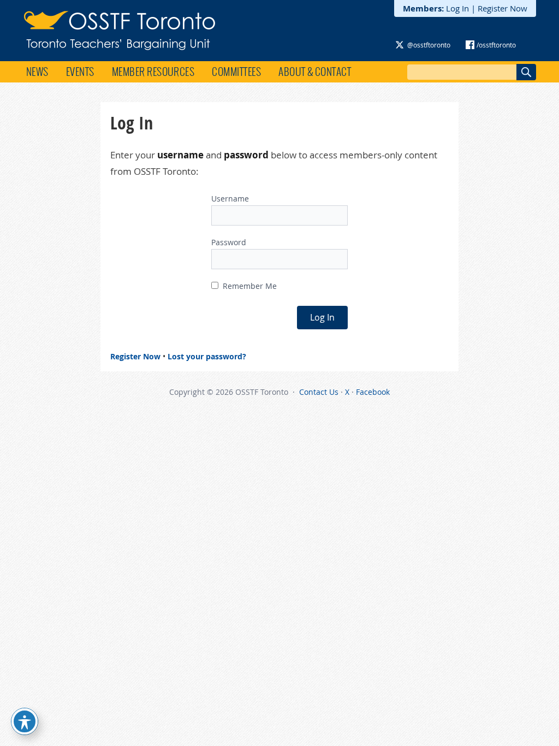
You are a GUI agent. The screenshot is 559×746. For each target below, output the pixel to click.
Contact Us (318, 392)
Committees (236, 71)
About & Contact (314, 71)
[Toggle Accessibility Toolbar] (24, 721)
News (37, 71)
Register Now (502, 8)
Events (80, 71)
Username (230, 198)
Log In (457, 8)
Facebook (373, 392)
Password (228, 242)
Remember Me (249, 286)
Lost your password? (207, 356)
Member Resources (153, 71)
